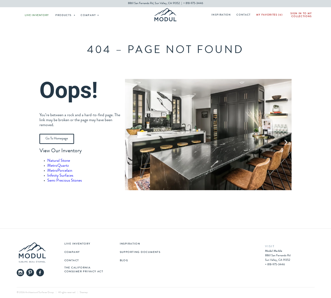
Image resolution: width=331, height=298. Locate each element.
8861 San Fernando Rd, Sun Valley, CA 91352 (154, 3)
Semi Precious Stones (64, 181)
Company (88, 15)
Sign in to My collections (301, 15)
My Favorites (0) (269, 15)
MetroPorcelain (59, 171)
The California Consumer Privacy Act (83, 270)
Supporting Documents (140, 252)
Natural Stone (58, 161)
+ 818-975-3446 (193, 3)
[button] (130, 142)
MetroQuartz (58, 166)
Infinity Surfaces (60, 176)
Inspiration (221, 15)
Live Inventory (37, 15)
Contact (243, 15)
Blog (124, 260)
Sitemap (84, 292)
